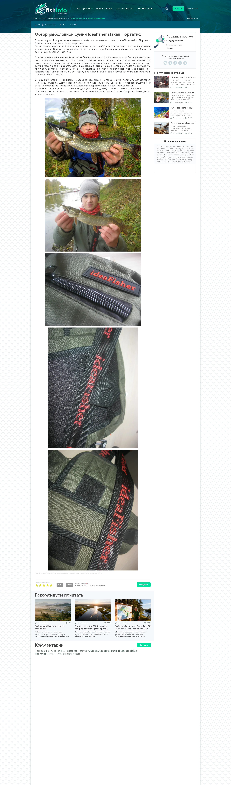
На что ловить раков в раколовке (183, 77)
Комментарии (145, 8)
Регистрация (192, 8)
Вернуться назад (192, 18)
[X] (175, 63)
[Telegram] (185, 63)
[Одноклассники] (170, 63)
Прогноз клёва (104, 8)
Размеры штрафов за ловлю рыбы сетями (183, 123)
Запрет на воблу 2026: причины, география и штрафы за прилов (91, 627)
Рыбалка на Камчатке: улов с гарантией (50, 627)
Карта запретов (124, 8)
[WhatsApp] (180, 63)
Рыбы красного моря (181, 107)
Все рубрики (83, 8)
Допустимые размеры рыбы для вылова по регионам (183, 92)
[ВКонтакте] (165, 63)
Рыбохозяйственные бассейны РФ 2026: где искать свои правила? (133, 627)
